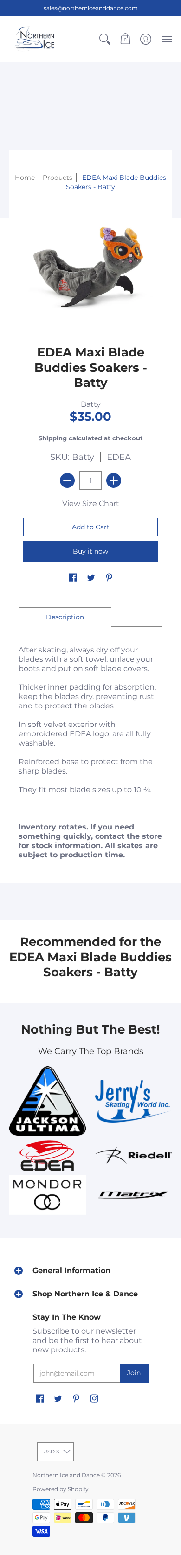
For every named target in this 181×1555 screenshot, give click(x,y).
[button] (105, 39)
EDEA (119, 457)
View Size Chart (90, 503)
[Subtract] (67, 480)
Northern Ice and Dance (66, 1475)
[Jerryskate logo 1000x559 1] (133, 1101)
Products (57, 177)
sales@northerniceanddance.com (91, 8)
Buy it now (90, 551)
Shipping (53, 438)
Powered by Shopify (60, 1489)
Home (25, 177)
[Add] (113, 480)
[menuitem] (105, 39)
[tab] (65, 617)
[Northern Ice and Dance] (34, 39)
